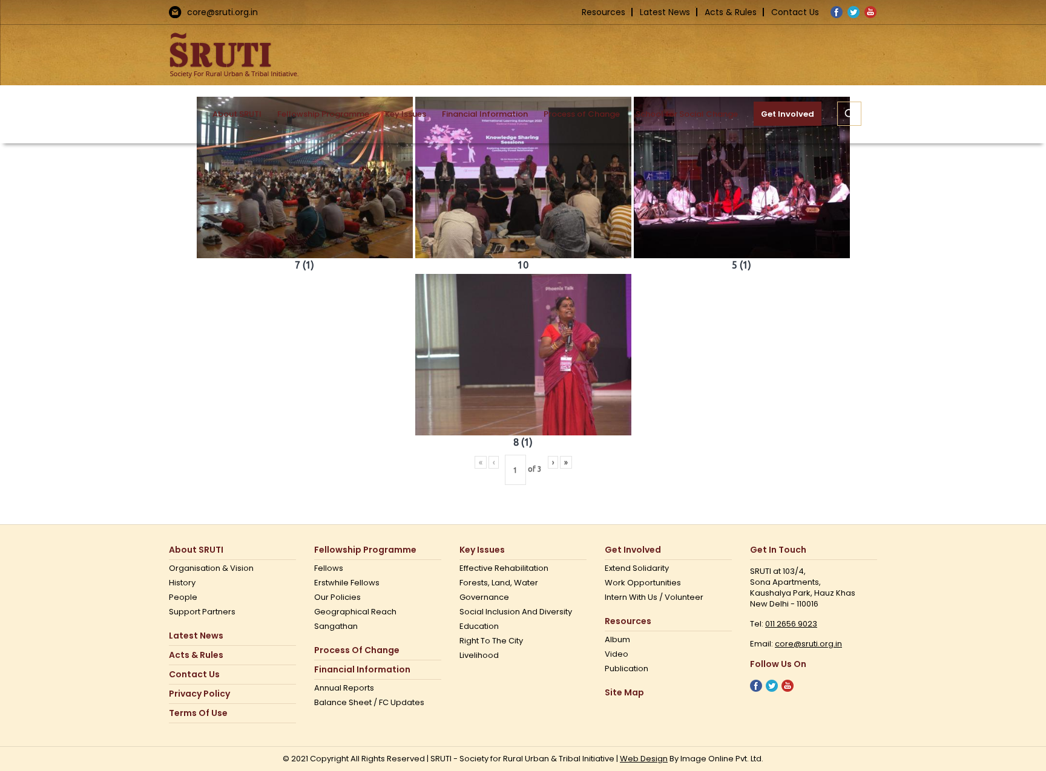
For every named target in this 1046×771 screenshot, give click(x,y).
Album (617, 639)
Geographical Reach (355, 612)
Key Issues (482, 550)
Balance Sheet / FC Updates (369, 702)
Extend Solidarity (637, 568)
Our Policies (337, 597)
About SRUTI (196, 550)
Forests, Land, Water (498, 582)
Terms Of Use (198, 713)
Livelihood (479, 655)
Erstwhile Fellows (347, 582)
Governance (484, 597)
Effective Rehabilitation (503, 568)
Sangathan (336, 626)
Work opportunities (643, 582)
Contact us (194, 674)
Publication (626, 668)
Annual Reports (344, 688)
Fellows (328, 568)
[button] (849, 114)
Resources (603, 12)
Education (479, 626)
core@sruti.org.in (222, 12)
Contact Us (795, 12)
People (183, 597)
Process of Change (357, 650)
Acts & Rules (731, 12)
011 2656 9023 (791, 623)
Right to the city (491, 641)
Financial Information (362, 669)
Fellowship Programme (365, 550)
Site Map (624, 692)
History (182, 582)
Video (616, 654)
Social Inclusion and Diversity (515, 612)
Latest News (665, 12)
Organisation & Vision (211, 568)
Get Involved (633, 550)
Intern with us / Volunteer (654, 597)
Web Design (644, 758)
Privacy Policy (199, 694)
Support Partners (202, 612)
